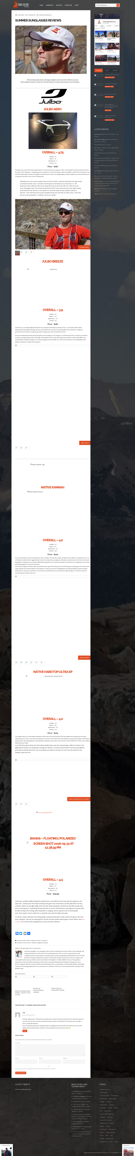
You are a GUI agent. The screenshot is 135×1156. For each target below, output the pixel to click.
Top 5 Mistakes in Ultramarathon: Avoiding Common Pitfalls (111, 106)
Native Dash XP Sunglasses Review (57, 989)
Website (65, 1058)
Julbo (24, 940)
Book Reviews (114, 1095)
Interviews (109, 1117)
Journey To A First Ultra (106, 1120)
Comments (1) (31, 15)
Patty (95, 145)
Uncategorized (103, 1141)
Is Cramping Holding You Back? (108, 178)
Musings (111, 1123)
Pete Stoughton (34, 948)
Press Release (103, 1129)
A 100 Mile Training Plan (111, 84)
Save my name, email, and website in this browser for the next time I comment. (35, 1069)
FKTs (101, 1111)
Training (102, 1138)
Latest (107, 70)
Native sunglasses (31, 940)
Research (102, 1132)
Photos (108, 1126)
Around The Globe (104, 1095)
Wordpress (109, 1152)
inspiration (102, 1117)
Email (41, 1058)
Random (115, 70)
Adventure (68, 5)
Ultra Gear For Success (110, 94)
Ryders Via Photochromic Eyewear (38, 990)
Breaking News (112, 1098)
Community (49, 5)
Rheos (39, 940)
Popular (98, 70)
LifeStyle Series (103, 1123)
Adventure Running (105, 1089)
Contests (110, 1108)
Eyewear (20, 940)
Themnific (121, 1152)
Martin (96, 165)
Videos (111, 1141)
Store (76, 5)
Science (102, 1135)
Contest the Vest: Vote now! (112, 74)
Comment (17, 1043)
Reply (24, 1031)
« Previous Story (5, 1145)
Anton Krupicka (104, 1092)
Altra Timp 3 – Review (105, 145)
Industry (59, 5)
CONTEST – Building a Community (110, 116)
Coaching (111, 1105)
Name (17, 1058)
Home (41, 5)
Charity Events (103, 1105)
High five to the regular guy (107, 1114)
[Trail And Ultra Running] (20, 5)
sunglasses (44, 940)
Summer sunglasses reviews (38, 20)
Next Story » (127, 1145)
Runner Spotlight (110, 1132)
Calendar (102, 1102)
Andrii (96, 153)
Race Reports (112, 1129)
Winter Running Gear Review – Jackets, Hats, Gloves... (23, 992)
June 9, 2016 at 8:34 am (28, 1015)
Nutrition (102, 1126)
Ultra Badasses (110, 1138)
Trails (111, 1135)
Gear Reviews (47, 15)
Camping (108, 1102)
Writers (116, 1141)
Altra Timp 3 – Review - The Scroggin (104, 148)
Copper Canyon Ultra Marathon (107, 194)
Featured (41, 15)
